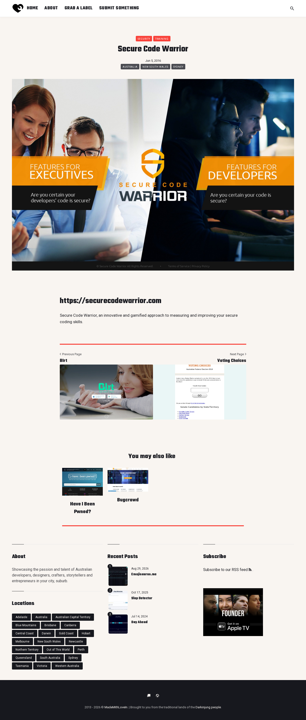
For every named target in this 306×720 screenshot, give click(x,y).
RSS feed (240, 569)
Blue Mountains (26, 625)
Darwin (46, 633)
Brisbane (50, 625)
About (51, 8)
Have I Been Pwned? (82, 507)
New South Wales (155, 67)
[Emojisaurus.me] (118, 576)
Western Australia (67, 666)
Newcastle (76, 641)
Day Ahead (139, 622)
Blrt (63, 360)
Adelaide (21, 617)
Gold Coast (66, 633)
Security (144, 39)
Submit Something (119, 8)
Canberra (70, 625)
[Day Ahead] (118, 624)
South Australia (50, 657)
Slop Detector (141, 598)
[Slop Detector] (118, 600)
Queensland (24, 657)
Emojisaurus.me (144, 574)
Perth (81, 649)
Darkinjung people (208, 707)
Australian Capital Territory (72, 617)
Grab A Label (79, 8)
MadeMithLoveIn (115, 707)
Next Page (237, 354)
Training (162, 39)
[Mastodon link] (157, 695)
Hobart (86, 633)
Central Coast (25, 633)
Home (32, 8)
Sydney (178, 67)
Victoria (42, 666)
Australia (130, 67)
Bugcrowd (128, 500)
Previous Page (71, 354)
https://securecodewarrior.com (110, 301)
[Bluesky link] (148, 695)
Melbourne (22, 641)
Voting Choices (231, 360)
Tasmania (22, 666)
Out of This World (58, 649)
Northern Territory (27, 649)
